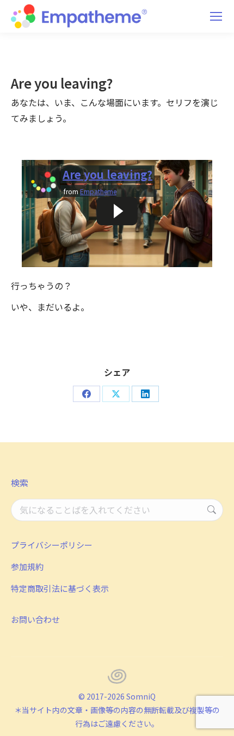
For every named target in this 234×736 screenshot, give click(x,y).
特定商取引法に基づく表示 (60, 588)
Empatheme (98, 191)
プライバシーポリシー (52, 545)
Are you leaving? (107, 174)
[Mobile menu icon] (216, 16)
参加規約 (27, 566)
